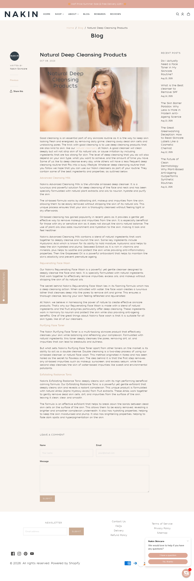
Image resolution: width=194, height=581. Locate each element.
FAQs (118, 526)
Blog (86, 14)
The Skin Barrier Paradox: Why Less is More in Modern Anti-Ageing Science (171, 110)
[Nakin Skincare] (21, 14)
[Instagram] (19, 554)
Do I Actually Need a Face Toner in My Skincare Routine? (169, 67)
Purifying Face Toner (52, 325)
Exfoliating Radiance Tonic (56, 374)
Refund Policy (118, 535)
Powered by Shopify (65, 563)
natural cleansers (86, 148)
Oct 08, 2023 (47, 61)
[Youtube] (32, 554)
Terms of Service (162, 523)
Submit (76, 531)
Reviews (115, 14)
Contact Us (119, 521)
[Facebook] (13, 554)
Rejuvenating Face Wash (55, 263)
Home (46, 14)
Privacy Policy (162, 528)
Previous (14, 80)
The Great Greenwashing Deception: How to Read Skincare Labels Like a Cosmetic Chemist (172, 138)
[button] (186, 573)
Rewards (100, 14)
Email (98, 445)
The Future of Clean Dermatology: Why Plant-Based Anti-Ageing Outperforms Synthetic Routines (172, 171)
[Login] (182, 14)
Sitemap (162, 532)
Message (44, 461)
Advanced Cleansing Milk (55, 177)
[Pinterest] (25, 554)
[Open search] (177, 14)
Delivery (119, 530)
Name (43, 445)
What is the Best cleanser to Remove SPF (172, 89)
